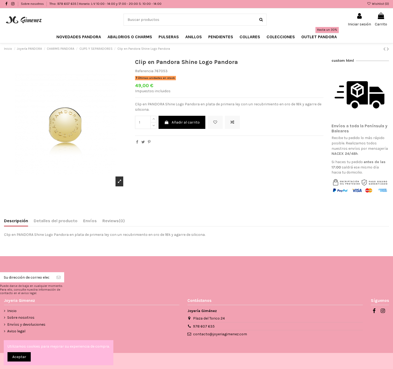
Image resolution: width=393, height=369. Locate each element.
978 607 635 (204, 326)
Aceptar (19, 357)
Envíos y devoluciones (26, 324)
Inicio (12, 311)
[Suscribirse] (58, 277)
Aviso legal (16, 331)
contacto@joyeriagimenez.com (220, 334)
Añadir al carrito (186, 122)
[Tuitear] (143, 142)
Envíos (90, 220)
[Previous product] (385, 49)
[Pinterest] (149, 142)
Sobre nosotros (33, 4)
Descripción (16, 220)
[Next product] (388, 49)
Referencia (144, 71)
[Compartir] (137, 142)
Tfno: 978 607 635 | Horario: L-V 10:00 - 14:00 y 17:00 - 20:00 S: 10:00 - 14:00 (105, 4)
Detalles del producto (56, 220)
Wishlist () (380, 4)
